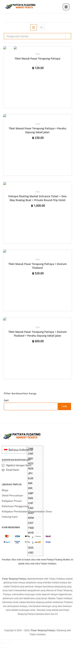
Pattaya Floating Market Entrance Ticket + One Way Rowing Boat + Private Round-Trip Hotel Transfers (37, 200)
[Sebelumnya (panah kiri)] (1, 647)
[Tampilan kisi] (33, 27)
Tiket (37, 53)
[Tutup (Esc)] (11, 643)
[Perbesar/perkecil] (1, 643)
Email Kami (12, 469)
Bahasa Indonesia (16, 450)
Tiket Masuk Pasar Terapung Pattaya (37, 58)
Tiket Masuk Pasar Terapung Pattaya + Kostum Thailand (37, 265)
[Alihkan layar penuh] (4, 643)
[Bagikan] (8, 643)
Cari (6, 400)
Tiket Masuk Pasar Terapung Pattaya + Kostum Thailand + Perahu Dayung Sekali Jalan (37, 333)
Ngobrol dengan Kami (18, 465)
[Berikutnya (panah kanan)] (4, 647)
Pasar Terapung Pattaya (14, 578)
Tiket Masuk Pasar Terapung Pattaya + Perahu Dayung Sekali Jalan (37, 130)
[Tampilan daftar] (41, 27)
